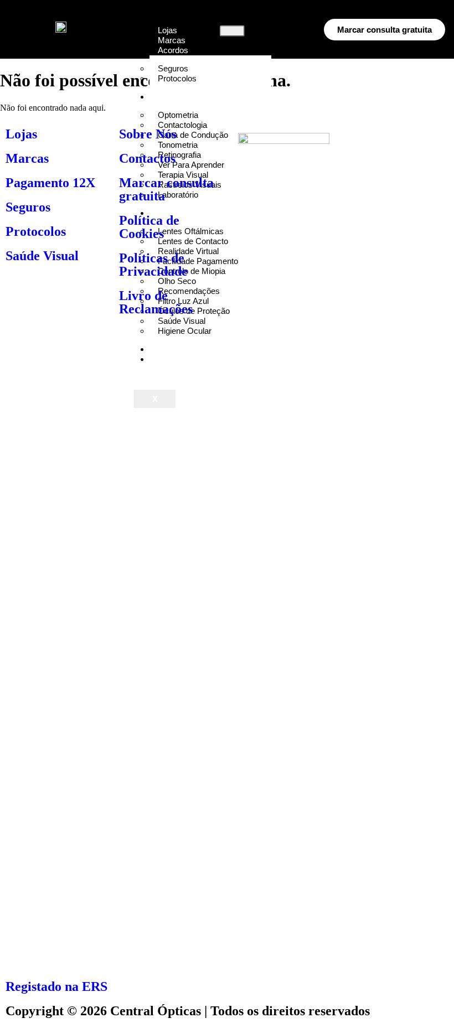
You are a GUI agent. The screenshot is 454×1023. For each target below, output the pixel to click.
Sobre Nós (148, 134)
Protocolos (177, 78)
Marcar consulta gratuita (166, 189)
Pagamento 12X (50, 182)
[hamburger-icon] (232, 31)
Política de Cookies (149, 227)
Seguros (28, 207)
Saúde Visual (42, 256)
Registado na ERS (56, 986)
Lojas (21, 134)
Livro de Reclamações (156, 302)
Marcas (27, 158)
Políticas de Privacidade (153, 264)
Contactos (147, 158)
